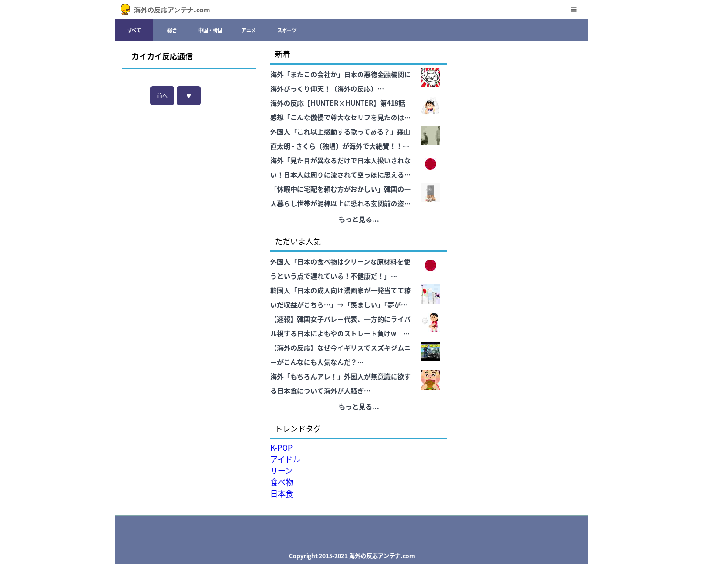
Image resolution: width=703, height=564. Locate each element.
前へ (162, 95)
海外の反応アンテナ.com (172, 9)
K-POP (281, 447)
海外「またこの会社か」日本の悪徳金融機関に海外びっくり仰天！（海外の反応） (340, 81)
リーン (281, 470)
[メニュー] (574, 9)
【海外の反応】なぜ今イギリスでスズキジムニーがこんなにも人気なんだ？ (340, 355)
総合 (172, 29)
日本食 (281, 493)
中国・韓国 (210, 29)
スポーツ (287, 29)
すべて (134, 29)
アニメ (249, 29)
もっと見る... (359, 219)
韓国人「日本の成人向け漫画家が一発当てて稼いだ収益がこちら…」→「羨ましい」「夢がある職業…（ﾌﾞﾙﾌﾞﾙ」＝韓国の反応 (340, 298)
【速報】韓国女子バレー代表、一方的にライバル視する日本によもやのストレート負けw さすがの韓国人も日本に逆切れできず (340, 327)
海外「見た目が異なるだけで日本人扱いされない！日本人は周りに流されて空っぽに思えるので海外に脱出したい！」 (340, 168)
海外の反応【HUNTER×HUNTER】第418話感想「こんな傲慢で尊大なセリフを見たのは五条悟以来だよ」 (340, 111)
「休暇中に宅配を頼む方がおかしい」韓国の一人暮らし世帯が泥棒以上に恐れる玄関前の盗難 (340, 196)
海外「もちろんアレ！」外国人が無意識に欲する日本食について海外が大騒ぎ (340, 383)
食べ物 (281, 482)
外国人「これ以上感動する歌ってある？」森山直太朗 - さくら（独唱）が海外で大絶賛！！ (340, 139)
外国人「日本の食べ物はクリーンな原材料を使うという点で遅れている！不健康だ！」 (340, 269)
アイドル (285, 459)
